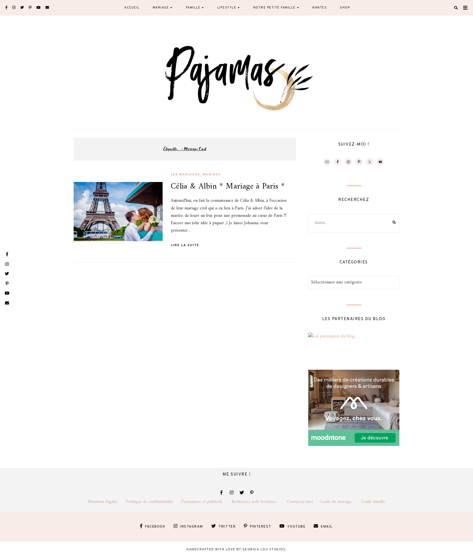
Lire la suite (185, 245)
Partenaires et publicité (206, 502)
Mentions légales (107, 502)
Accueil (132, 8)
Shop (345, 8)
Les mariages (185, 174)
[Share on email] (79, 219)
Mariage (161, 8)
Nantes (319, 8)
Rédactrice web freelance (259, 502)
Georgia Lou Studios (264, 549)
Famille (193, 8)
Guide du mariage (340, 502)
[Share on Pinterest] (79, 209)
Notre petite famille (274, 8)
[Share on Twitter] (79, 199)
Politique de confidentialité (153, 502)
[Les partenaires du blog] (331, 336)
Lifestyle (226, 8)
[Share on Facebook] (79, 189)
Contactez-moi (303, 502)
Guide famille (373, 502)
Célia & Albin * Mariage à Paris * (228, 186)
